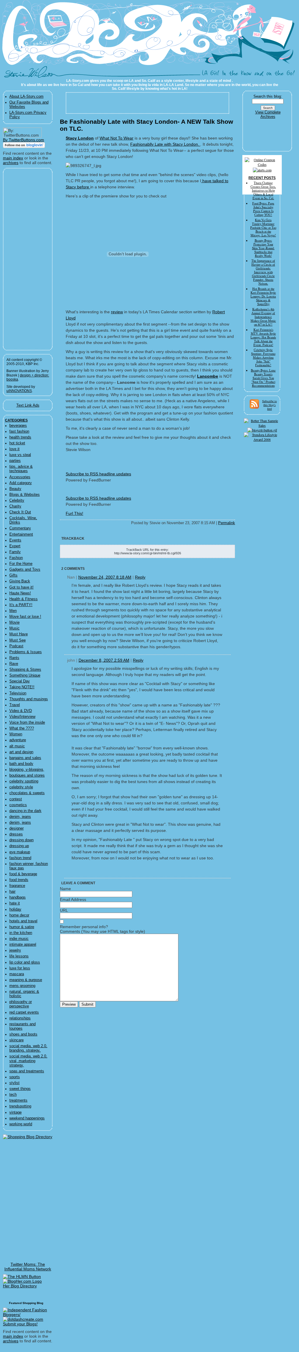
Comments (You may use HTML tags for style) (102, 931)
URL (64, 910)
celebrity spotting (23, 781)
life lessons (19, 956)
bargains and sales (25, 758)
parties (15, 461)
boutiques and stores (27, 775)
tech (13, 1095)
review (117, 311)
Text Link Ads (27, 405)
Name (65, 888)
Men (13, 611)
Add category (20, 483)
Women (15, 734)
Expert (14, 546)
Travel (14, 705)
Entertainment (21, 534)
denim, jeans (20, 817)
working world (20, 1124)
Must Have (18, 634)
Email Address (73, 899)
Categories (16, 420)
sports (14, 1077)
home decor (19, 915)
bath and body (21, 764)
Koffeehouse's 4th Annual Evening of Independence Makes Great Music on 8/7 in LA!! (263, 316)
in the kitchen (20, 933)
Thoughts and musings (28, 699)
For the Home (20, 564)
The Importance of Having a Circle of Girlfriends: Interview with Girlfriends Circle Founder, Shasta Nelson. (263, 272)
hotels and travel (23, 921)
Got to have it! (21, 587)
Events (15, 540)
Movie (14, 622)
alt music (17, 746)
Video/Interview (22, 717)
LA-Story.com (32, 74)
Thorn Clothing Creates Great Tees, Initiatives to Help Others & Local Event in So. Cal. (263, 190)
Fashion (16, 558)
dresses (16, 834)
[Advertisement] (23, 259)
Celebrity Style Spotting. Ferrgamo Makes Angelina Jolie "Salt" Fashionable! (263, 357)
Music (14, 628)
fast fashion (19, 431)
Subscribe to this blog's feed (269, 405)
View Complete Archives (268, 114)
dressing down (21, 840)
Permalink (226, 523)
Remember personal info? (84, 926)
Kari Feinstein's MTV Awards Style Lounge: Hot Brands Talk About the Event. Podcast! (263, 337)
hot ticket (17, 443)
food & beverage (23, 874)
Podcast (16, 646)
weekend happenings (27, 1118)
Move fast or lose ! (25, 617)
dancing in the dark (25, 811)
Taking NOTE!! (21, 687)
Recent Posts (262, 178)
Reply (140, 577)
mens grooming (22, 986)
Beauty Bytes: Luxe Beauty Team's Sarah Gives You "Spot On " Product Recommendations (263, 378)
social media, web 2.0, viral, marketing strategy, (28, 1060)
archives (10, 162)
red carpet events (24, 1012)
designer (16, 828)
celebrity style (21, 787)
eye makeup (19, 852)
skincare (16, 1040)
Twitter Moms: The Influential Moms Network (27, 1266)
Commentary (20, 528)
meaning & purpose (25, 980)
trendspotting (20, 1106)
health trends (20, 437)
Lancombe (207, 376)
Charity (15, 506)
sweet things (20, 1089)
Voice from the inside (27, 722)
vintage (15, 1112)
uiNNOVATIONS (19, 391)
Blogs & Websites (24, 495)
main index (13, 158)
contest (15, 799)
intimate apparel (22, 944)
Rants (14, 658)
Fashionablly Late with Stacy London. (165, 144)
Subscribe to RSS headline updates (98, 474)
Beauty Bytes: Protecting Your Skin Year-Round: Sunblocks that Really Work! (263, 248)
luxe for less (19, 968)
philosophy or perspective (20, 1004)
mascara (16, 974)
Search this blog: (267, 96)
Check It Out (20, 512)
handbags (17, 897)
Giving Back (19, 581)
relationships (20, 1018)
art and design (21, 752)
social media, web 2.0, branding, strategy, (28, 1048)
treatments (18, 1100)
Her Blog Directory (20, 1286)
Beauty (15, 489)
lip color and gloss (24, 962)
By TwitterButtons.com (23, 139)
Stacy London (80, 138)
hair (12, 892)
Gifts (13, 575)
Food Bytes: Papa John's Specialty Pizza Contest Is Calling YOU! (263, 209)
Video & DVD (20, 711)
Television (17, 693)
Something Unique (24, 675)
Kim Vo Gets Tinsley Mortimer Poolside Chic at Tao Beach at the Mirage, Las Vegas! (263, 227)
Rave (13, 664)
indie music (19, 939)
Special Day (19, 681)
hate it (14, 903)
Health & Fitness (23, 599)
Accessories (19, 477)
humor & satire (21, 927)
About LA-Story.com (26, 96)
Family (15, 552)
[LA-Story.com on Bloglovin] (24, 146)
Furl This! (74, 513)
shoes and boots (23, 1034)
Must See (17, 640)
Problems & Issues (25, 652)
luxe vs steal (20, 455)
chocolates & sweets (27, 793)
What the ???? (21, 728)
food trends (18, 880)
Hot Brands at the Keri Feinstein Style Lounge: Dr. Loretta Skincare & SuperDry (263, 296)
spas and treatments (26, 1071)
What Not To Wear (116, 138)
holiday (15, 909)
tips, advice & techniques (21, 469)
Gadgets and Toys (24, 569)
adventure (17, 740)
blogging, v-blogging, (26, 770)
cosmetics (18, 805)
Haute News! (20, 593)
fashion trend (20, 858)
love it (14, 449)
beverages (18, 426)
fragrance (17, 886)
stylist (14, 1083)
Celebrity (16, 500)
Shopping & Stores (25, 670)
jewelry (15, 950)
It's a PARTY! (20, 605)
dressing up (19, 846)
